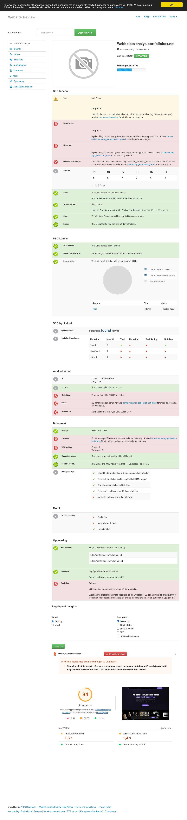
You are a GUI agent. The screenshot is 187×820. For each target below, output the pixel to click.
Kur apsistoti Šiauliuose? (91, 811)
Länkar (16, 54)
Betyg (146, 16)
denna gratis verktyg (108, 117)
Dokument (17, 70)
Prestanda (124, 621)
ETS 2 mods (72, 811)
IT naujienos (110, 811)
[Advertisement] (93, 771)
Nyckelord (17, 59)
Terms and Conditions (85, 806)
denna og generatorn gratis (142, 164)
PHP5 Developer (28, 806)
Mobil (14, 75)
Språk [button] (172, 16)
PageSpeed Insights (22, 86)
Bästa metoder (127, 628)
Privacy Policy (105, 806)
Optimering (18, 81)
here (95, 308)
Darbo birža (26, 811)
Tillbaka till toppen (21, 43)
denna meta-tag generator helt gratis (140, 402)
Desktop (58, 621)
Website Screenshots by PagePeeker (56, 806)
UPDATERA (141, 56)
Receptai (38, 811)
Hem (138, 16)
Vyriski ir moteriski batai (54, 811)
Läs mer (119, 7)
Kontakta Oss (159, 16)
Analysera (85, 32)
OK (171, 4)
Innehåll (16, 48)
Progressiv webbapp (129, 635)
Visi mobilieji (13, 811)
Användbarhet (19, 65)
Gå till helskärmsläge (115, 653)
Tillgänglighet (126, 624)
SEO (122, 632)
